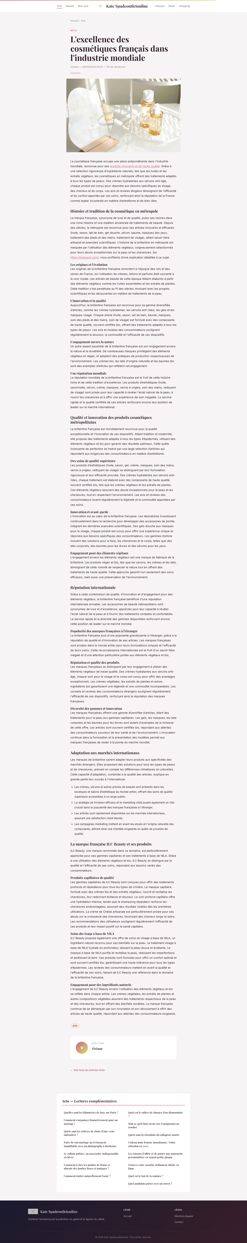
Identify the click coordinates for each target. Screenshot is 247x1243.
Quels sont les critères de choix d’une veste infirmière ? (89, 1133)
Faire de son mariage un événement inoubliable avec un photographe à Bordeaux (90, 1144)
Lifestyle (159, 6)
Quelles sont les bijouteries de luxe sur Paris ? (91, 1112)
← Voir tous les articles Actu (87, 1070)
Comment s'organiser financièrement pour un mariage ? (91, 1121)
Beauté (70, 6)
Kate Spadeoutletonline (127, 6)
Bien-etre (83, 6)
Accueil (74, 20)
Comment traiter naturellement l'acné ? (87, 1176)
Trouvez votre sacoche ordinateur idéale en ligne (153, 1166)
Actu (59, 6)
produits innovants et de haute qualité (135, 166)
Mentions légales (184, 1216)
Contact (179, 1221)
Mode (172, 6)
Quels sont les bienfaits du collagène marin (153, 1134)
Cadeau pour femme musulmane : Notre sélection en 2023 (151, 1144)
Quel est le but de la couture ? (145, 1176)
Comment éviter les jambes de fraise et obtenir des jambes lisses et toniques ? (87, 1166)
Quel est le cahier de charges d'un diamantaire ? (155, 1114)
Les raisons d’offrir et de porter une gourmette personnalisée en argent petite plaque (155, 1155)
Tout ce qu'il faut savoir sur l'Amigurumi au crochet (153, 1125)
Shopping (184, 6)
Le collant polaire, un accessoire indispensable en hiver (91, 1155)
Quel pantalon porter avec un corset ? (150, 1183)
